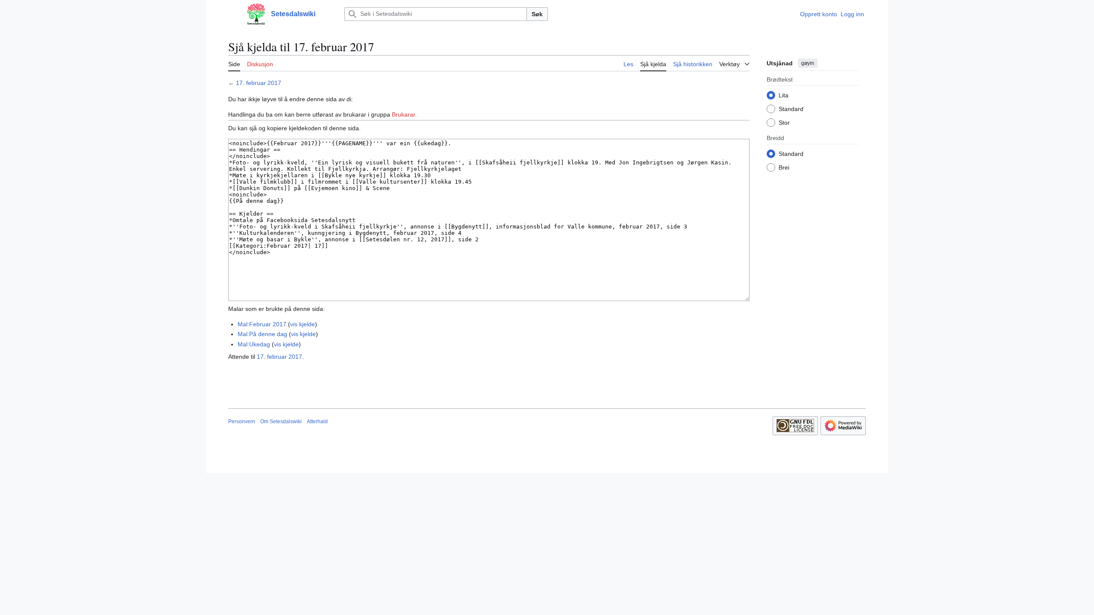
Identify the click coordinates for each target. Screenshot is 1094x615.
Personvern (241, 422)
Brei (784, 167)
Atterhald (317, 422)
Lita (783, 95)
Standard (791, 108)
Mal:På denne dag (262, 334)
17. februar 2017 (258, 82)
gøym (807, 63)
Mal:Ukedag (254, 344)
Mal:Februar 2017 (262, 324)
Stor (784, 122)
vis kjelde (302, 324)
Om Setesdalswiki (281, 422)
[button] (232, 14)
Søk (537, 14)
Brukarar (403, 114)
